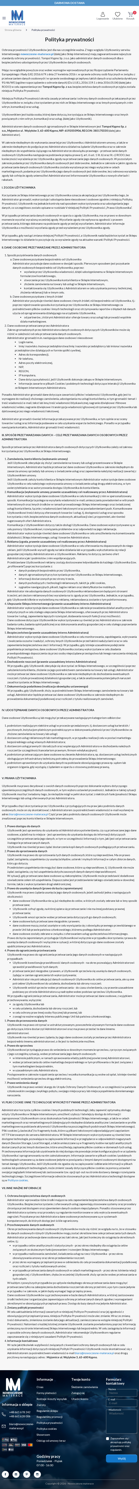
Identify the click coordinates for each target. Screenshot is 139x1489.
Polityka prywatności (49, 1422)
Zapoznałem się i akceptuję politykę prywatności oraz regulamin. (120, 1444)
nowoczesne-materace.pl (37, 54)
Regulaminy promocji (49, 1416)
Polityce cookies (18, 1180)
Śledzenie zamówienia (84, 1387)
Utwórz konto (79, 1399)
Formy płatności (46, 1393)
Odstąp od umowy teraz (51, 1440)
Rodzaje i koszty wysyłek (52, 1399)
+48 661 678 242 (19, 1412)
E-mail (111, 1399)
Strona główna (13, 30)
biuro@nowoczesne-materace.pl (28, 814)
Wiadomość (114, 1409)
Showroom (43, 1434)
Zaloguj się (78, 1393)
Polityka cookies (47, 1428)
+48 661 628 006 (19, 1416)
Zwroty (41, 1404)
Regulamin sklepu (47, 1410)
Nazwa (112, 1389)
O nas (40, 1387)
